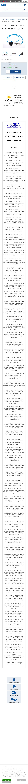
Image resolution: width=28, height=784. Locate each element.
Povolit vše (7, 780)
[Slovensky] (6, 1)
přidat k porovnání (19, 77)
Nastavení (21, 780)
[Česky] (3, 1)
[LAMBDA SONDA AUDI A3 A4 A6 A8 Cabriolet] (14, 40)
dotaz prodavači (8, 77)
